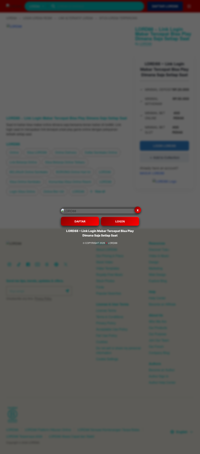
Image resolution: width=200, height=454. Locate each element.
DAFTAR (80, 221)
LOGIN (120, 221)
